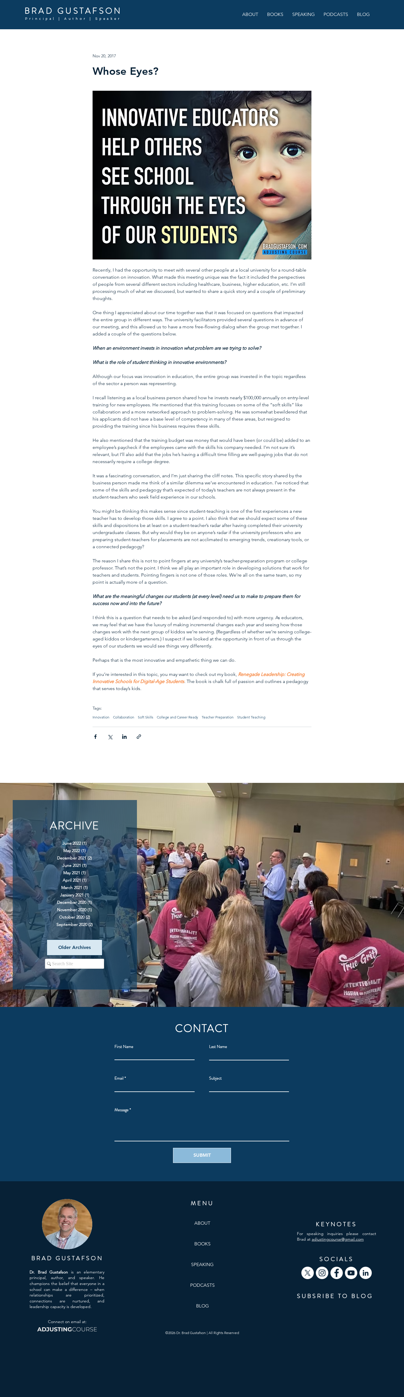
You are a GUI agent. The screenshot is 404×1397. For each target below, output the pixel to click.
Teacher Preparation (218, 717)
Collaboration (123, 717)
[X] (307, 1273)
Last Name (218, 1046)
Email (119, 1078)
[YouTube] (351, 1273)
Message (121, 1110)
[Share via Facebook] (95, 736)
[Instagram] (322, 1273)
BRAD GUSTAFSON (73, 11)
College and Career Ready (177, 717)
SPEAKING (202, 1264)
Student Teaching (251, 717)
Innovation (101, 717)
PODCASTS (202, 1285)
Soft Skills (145, 717)
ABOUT (202, 1223)
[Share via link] (139, 736)
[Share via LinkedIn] (124, 736)
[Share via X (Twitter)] (110, 736)
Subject (215, 1078)
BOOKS (202, 1244)
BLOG (202, 1306)
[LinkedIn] (365, 1273)
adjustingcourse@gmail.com (338, 1239)
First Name (123, 1046)
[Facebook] (336, 1273)
